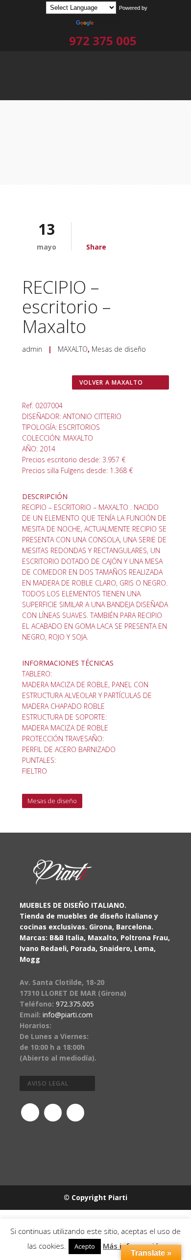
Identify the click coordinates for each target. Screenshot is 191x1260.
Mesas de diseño (119, 349)
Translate (107, 23)
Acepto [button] (84, 1246)
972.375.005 (75, 1003)
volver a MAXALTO (111, 382)
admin (32, 349)
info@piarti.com (68, 1014)
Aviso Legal (48, 1083)
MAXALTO (73, 349)
